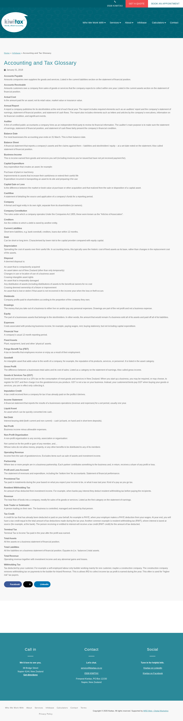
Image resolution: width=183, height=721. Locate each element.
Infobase (16, 53)
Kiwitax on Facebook (153, 673)
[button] (13, 584)
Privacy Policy (46, 714)
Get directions (30, 675)
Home (7, 53)
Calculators (62, 708)
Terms (84, 708)
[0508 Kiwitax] (115, 1)
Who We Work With (14, 708)
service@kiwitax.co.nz (91, 668)
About (29, 708)
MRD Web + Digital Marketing (155, 711)
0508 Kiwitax (115, 6)
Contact (74, 708)
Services (39, 708)
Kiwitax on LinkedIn (152, 668)
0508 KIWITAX (91, 673)
